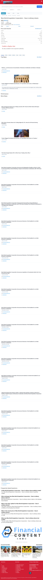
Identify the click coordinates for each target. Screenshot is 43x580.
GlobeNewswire (4, 72)
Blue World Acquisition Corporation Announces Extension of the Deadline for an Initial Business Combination (19, 185)
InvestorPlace (4, 90)
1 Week (6, 55)
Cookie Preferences (34, 577)
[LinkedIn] (23, 539)
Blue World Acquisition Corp (6, 208)
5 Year (24, 55)
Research (32, 26)
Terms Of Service (31, 535)
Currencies (9, 15)
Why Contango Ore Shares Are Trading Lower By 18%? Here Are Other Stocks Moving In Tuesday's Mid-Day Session (20, 107)
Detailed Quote (38, 28)
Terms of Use (19, 577)
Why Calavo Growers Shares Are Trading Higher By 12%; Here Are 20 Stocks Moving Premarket (19, 123)
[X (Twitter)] (17, 539)
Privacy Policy (24, 535)
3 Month (13, 55)
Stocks (9, 13)
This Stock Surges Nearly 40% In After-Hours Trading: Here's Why (16, 152)
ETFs (13, 13)
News (6, 15)
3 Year (20, 55)
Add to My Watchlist (16, 24)
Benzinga (4, 111)
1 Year (17, 55)
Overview (3, 15)
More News (39, 57)
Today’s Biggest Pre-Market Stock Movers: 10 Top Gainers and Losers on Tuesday (19, 138)
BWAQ (6, 20)
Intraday (2, 55)
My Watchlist (12, 9)
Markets (3, 13)
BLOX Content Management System (8, 578)
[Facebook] (20, 539)
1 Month (10, 55)
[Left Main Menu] (2, 1)
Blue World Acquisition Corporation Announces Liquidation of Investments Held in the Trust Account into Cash (21, 273)
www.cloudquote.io (29, 533)
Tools (18, 13)
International (14, 15)
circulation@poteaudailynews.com (35, 570)
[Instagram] (25, 539)
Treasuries (18, 15)
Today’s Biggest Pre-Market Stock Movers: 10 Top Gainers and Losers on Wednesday (20, 83)
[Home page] (7, 2)
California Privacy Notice (28, 577)
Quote (7, 26)
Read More (39, 95)
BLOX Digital (15, 578)
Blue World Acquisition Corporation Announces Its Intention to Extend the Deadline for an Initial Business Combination (20, 376)
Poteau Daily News (7, 577)
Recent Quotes (4, 9)
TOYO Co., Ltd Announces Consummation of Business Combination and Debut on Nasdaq (20, 67)
